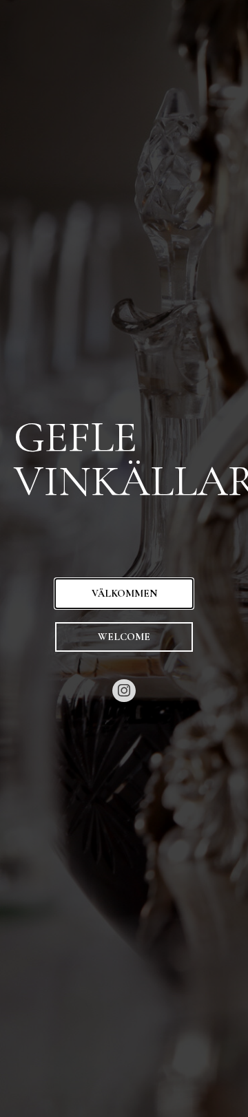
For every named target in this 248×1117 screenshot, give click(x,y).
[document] (124, 558)
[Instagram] (124, 691)
